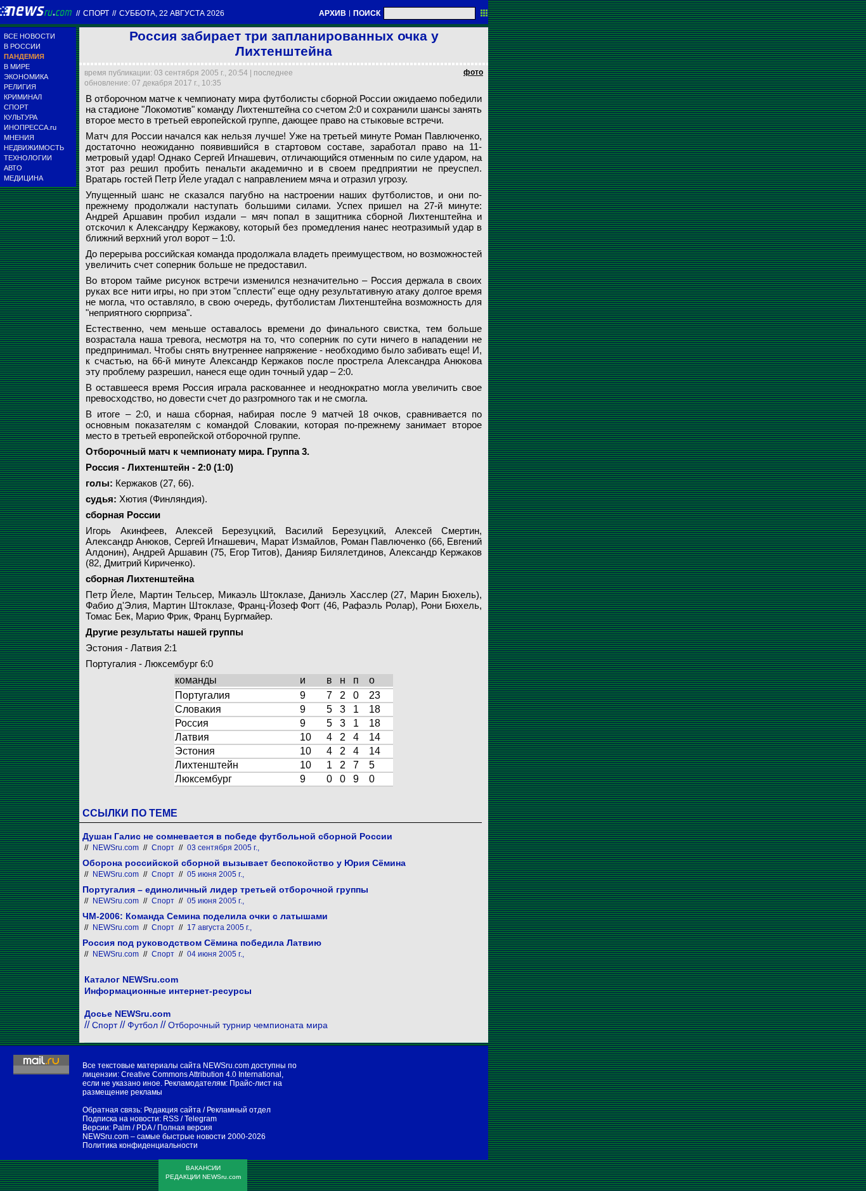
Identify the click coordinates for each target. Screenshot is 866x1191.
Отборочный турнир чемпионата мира (248, 1025)
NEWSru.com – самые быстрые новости (154, 1136)
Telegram (200, 1118)
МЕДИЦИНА (23, 178)
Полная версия (184, 1127)
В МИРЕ (17, 66)
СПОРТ (16, 107)
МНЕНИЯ (19, 137)
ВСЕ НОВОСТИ (29, 36)
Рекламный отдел (239, 1109)
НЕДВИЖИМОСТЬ (34, 147)
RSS (171, 1118)
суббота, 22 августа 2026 (171, 13)
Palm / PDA (132, 1127)
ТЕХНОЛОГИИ (28, 158)
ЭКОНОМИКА (26, 76)
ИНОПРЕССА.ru (30, 127)
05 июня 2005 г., (215, 874)
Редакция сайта (172, 1109)
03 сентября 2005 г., (223, 847)
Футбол (142, 1025)
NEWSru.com (116, 847)
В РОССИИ (22, 46)
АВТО (13, 168)
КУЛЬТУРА (20, 117)
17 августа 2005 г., (219, 927)
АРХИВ (332, 13)
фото (473, 72)
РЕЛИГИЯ (20, 87)
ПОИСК (366, 13)
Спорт (96, 13)
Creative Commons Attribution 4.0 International (201, 1074)
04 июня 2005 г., (215, 954)
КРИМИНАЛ (23, 97)
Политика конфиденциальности (140, 1145)
